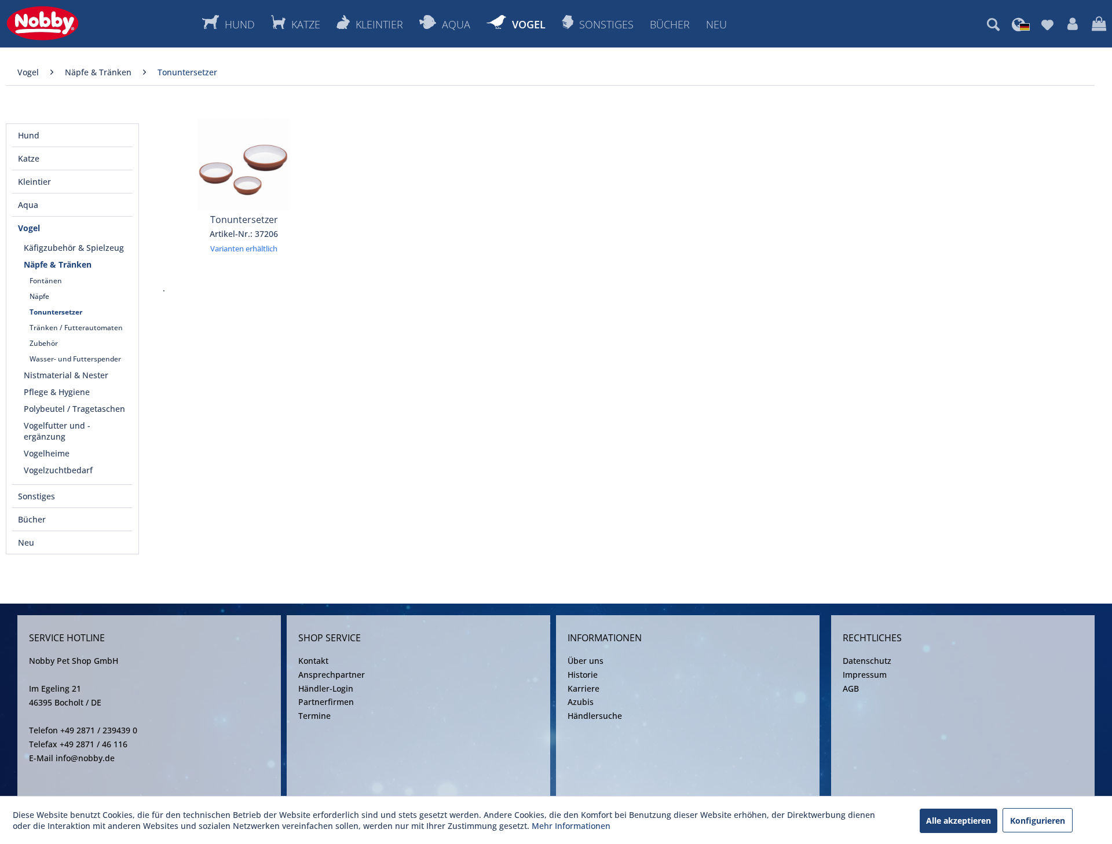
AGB (851, 688)
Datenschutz (867, 660)
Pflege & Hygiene (57, 391)
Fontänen (46, 281)
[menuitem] (993, 24)
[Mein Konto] (1073, 24)
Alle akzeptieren (958, 820)
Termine (314, 715)
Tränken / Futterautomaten (76, 328)
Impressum (865, 674)
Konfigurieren (1037, 820)
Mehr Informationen (571, 825)
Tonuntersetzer (56, 312)
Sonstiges (36, 496)
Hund (28, 135)
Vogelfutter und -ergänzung (57, 431)
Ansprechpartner (331, 674)
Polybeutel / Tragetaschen (74, 408)
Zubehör (44, 343)
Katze (28, 158)
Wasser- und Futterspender (75, 359)
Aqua (28, 204)
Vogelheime (47, 453)
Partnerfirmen (326, 701)
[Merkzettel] (1047, 24)
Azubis (581, 701)
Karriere (583, 688)
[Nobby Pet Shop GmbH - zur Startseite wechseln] (42, 23)
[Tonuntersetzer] (244, 164)
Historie (583, 674)
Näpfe (39, 296)
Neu (26, 542)
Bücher (32, 519)
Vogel (29, 227)
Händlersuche (595, 715)
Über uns (585, 660)
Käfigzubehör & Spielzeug (74, 247)
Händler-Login (325, 688)
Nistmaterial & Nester (66, 375)
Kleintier (34, 181)
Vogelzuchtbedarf (58, 470)
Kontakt (313, 660)
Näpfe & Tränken (58, 264)
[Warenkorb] (1099, 24)
